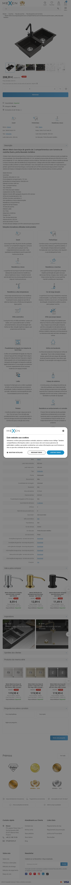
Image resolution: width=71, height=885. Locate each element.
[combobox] (63, 431)
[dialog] (35, 442)
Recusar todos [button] (36, 452)
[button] (15, 453)
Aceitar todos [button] (55, 452)
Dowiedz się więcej (46, 447)
